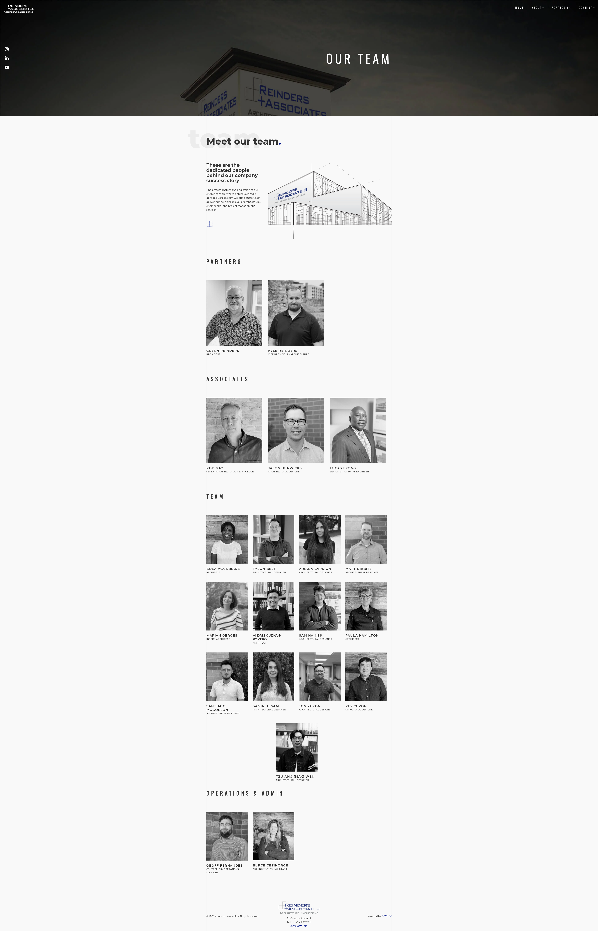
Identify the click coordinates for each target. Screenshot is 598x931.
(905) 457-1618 (299, 926)
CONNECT (586, 8)
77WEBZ (387, 916)
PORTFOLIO (560, 8)
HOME (519, 8)
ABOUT (537, 8)
